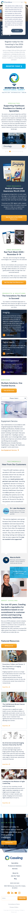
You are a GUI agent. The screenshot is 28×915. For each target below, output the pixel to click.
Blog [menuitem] (15, 879)
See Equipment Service (9, 450)
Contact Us (9, 842)
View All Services (9, 390)
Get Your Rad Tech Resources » (14, 282)
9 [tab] (22, 151)
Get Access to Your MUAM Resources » (14, 218)
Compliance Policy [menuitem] (14, 904)
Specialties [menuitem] (14, 863)
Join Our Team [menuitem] (15, 876)
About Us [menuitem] (15, 873)
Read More (5, 687)
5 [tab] (14, 151)
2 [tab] (8, 151)
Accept (17, 30)
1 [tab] (6, 151)
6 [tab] (16, 151)
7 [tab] (18, 151)
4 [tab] (12, 151)
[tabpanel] (14, 141)
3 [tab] (10, 151)
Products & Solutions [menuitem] (14, 866)
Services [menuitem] (15, 868)
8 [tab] (20, 151)
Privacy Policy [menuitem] (14, 907)
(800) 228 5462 (14, 883)
